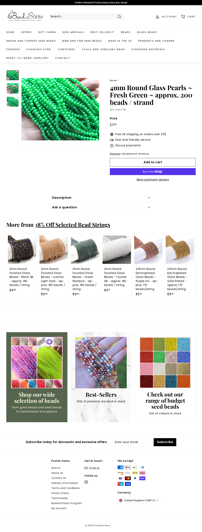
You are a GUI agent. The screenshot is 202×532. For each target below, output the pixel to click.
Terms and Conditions (65, 488)
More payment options (153, 180)
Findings (13, 49)
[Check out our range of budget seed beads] (165, 362)
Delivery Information (64, 483)
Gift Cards (47, 32)
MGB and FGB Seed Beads (82, 40)
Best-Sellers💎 (103, 32)
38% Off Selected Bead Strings (72, 224)
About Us (57, 473)
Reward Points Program (66, 503)
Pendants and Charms (156, 40)
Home (10, 32)
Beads (126, 32)
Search (56, 468)
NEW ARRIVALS (73, 32)
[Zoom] (60, 109)
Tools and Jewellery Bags (103, 49)
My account (59, 508)
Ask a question (64, 207)
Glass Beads (147, 32)
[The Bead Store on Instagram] (86, 482)
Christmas (66, 49)
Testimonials (59, 498)
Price (113, 118)
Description (61, 197)
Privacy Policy (60, 493)
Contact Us (58, 478)
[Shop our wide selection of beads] (37, 362)
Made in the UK (120, 40)
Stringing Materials (148, 49)
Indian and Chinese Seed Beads (31, 40)
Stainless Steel (39, 49)
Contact (62, 58)
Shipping (115, 153)
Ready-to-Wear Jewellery (27, 58)
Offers (26, 32)
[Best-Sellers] (101, 362)
